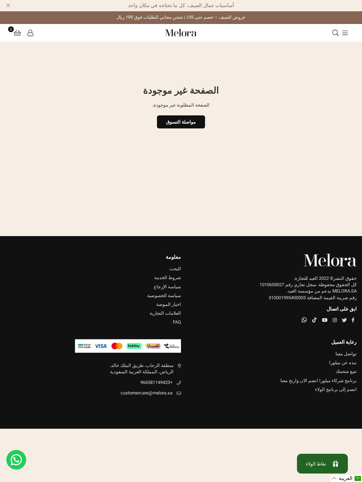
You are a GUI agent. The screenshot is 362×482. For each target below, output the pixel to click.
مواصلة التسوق (181, 122)
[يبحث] (335, 33)
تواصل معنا (346, 353)
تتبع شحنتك (346, 371)
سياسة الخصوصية (164, 295)
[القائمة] (345, 33)
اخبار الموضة (168, 304)
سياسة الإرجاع (167, 286)
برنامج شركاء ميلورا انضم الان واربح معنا (318, 380)
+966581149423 (156, 382)
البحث (175, 268)
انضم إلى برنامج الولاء (336, 389)
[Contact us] (16, 460)
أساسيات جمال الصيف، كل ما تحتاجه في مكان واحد (181, 5)
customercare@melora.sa (147, 393)
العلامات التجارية (165, 313)
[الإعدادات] (30, 33)
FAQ (177, 322)
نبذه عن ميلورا (343, 362)
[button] (17, 33)
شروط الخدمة (167, 277)
